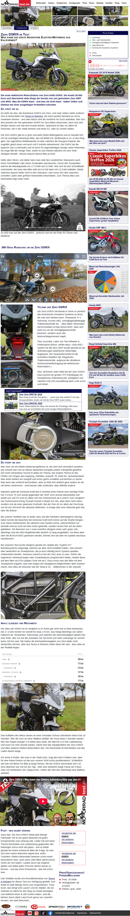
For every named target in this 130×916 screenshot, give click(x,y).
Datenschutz (95, 913)
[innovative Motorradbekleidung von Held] (6, 906)
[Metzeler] (74, 906)
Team (123, 3)
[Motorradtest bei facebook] (50, 913)
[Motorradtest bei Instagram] (37, 913)
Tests (84, 3)
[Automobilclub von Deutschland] (38, 906)
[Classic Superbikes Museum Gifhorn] (87, 906)
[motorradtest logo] (12, 913)
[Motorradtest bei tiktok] (43, 913)
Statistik (99, 3)
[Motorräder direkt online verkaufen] (21, 906)
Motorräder (41, 3)
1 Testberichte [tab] (21, 28)
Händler (109, 3)
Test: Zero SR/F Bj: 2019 (30, 394)
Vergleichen (61, 3)
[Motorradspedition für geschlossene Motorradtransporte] (56, 906)
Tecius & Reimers (34, 116)
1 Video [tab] (34, 28)
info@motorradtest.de (64, 913)
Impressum (82, 913)
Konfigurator (74, 3)
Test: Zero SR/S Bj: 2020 (30, 403)
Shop (117, 3)
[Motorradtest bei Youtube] (30, 913)
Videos (51, 3)
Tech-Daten (7, 28)
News (91, 3)
